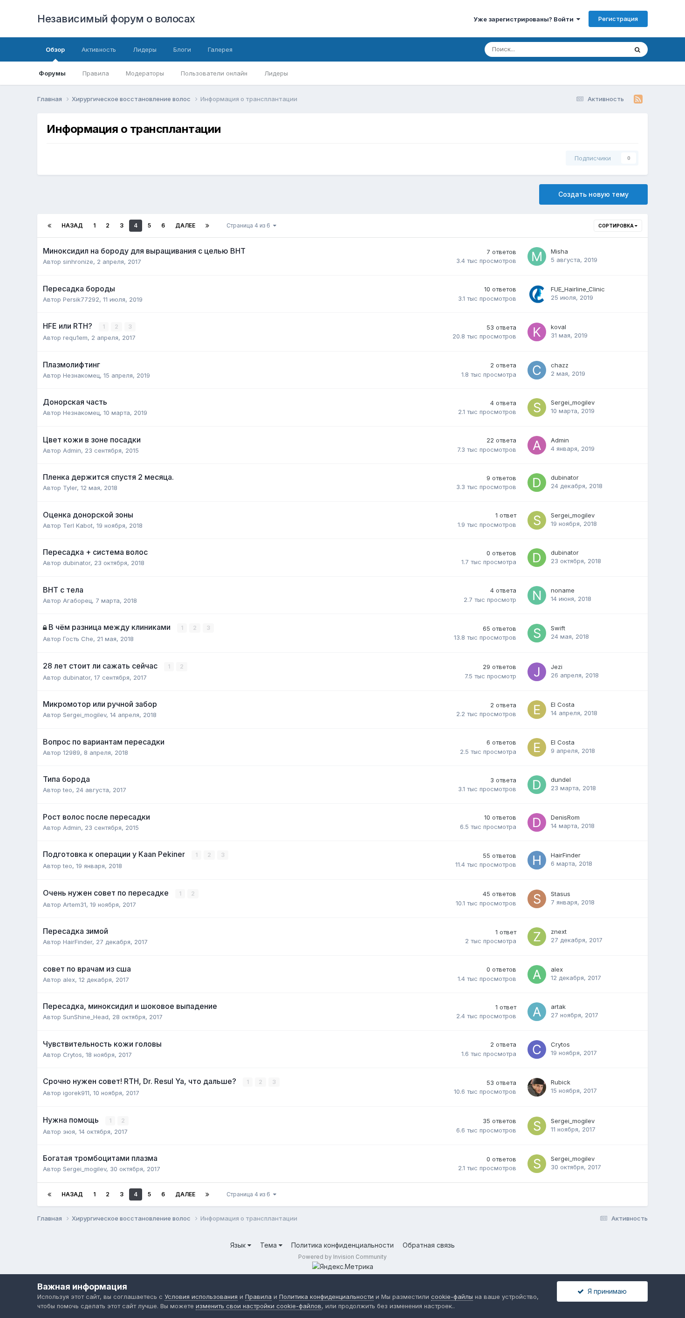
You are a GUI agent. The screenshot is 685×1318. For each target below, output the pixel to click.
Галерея (220, 49)
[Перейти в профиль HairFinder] (536, 860)
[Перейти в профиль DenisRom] (536, 822)
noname (563, 590)
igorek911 (76, 1093)
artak (558, 1006)
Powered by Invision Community (342, 1256)
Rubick (560, 1082)
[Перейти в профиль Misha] (536, 256)
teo (67, 790)
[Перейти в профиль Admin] (536, 445)
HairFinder (566, 855)
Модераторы (145, 73)
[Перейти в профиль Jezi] (536, 671)
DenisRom (565, 817)
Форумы (52, 73)
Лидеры (276, 73)
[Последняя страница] (207, 226)
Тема (269, 1245)
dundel (561, 779)
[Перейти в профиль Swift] (536, 633)
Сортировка (616, 225)
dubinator (565, 477)
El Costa (563, 704)
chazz (560, 365)
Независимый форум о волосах (116, 19)
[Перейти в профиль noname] (536, 595)
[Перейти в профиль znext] (536, 936)
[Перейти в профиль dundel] (536, 784)
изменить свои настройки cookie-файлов (259, 1306)
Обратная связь (429, 1245)
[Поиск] (637, 49)
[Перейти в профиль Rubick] (536, 1087)
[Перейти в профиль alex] (536, 974)
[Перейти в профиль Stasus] (536, 899)
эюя (69, 1131)
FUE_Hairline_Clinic (578, 289)
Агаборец (77, 600)
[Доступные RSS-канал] (638, 99)
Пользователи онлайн (214, 73)
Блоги (182, 49)
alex (69, 979)
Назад (72, 225)
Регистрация (618, 18)
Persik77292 (81, 299)
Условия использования (201, 1296)
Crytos (72, 1054)
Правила (95, 73)
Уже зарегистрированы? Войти (524, 19)
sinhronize (78, 261)
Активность (99, 49)
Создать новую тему (593, 194)
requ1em (75, 337)
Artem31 (74, 904)
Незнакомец (81, 375)
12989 (71, 752)
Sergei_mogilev (573, 402)
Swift (558, 628)
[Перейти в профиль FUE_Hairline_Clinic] (536, 294)
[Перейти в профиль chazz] (536, 370)
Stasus (560, 893)
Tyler (70, 487)
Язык (238, 1245)
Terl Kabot (78, 525)
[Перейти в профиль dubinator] (536, 482)
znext (559, 931)
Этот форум (598, 49)
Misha (559, 251)
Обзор (55, 49)
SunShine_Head (86, 1017)
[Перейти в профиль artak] (536, 1011)
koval (558, 327)
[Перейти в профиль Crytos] (536, 1049)
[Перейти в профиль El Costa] (536, 709)
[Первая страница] (49, 226)
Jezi (556, 666)
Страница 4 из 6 (249, 225)
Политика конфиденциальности (342, 1245)
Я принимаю (605, 1291)
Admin (72, 450)
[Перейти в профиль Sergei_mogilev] (536, 407)
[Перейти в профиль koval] (536, 332)
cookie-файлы (452, 1296)
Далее (185, 225)
